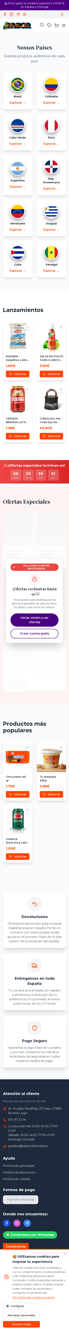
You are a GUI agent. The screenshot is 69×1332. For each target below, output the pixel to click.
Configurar (17, 1306)
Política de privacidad (18, 1166)
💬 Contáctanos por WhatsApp (30, 1235)
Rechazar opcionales (21, 1315)
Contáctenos (16, 1246)
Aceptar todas (21, 1324)
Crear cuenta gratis (34, 633)
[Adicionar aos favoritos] (27, 327)
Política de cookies (16, 1179)
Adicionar (20, 374)
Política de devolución (19, 1172)
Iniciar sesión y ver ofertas (35, 620)
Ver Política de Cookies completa (34, 1297)
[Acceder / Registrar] (62, 14)
